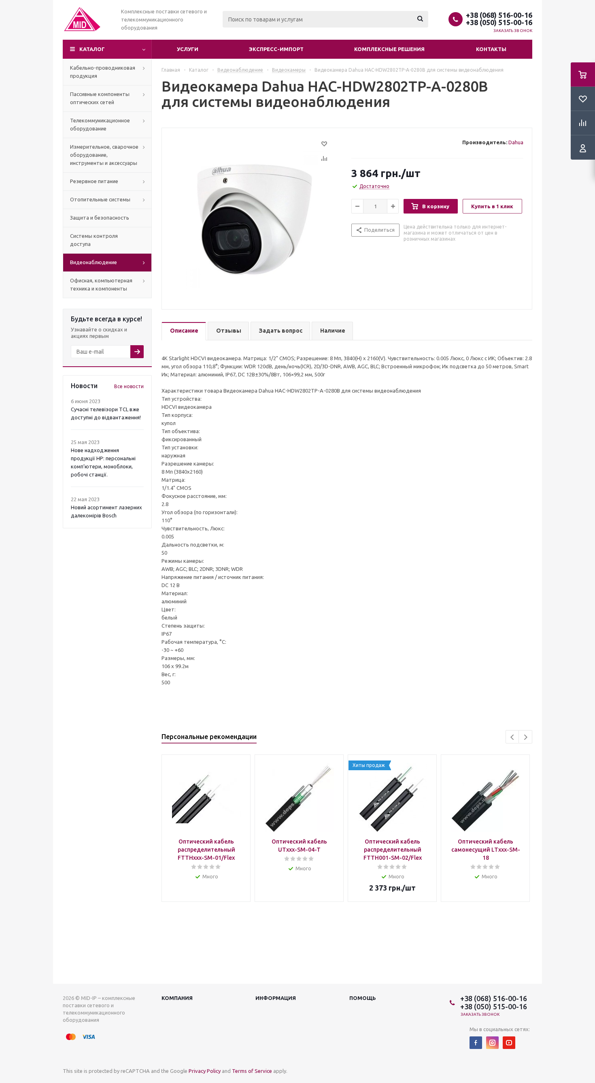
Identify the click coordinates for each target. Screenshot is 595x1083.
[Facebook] (476, 1042)
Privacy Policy (205, 1071)
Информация (275, 998)
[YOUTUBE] (509, 1042)
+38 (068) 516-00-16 (499, 15)
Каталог (92, 49)
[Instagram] (492, 1042)
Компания (177, 998)
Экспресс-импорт (276, 49)
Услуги (187, 49)
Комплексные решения (389, 49)
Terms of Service (252, 1071)
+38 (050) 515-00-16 (499, 22)
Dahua (515, 142)
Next (525, 737)
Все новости (129, 386)
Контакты (491, 49)
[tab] (184, 331)
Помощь (362, 998)
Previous (512, 737)
